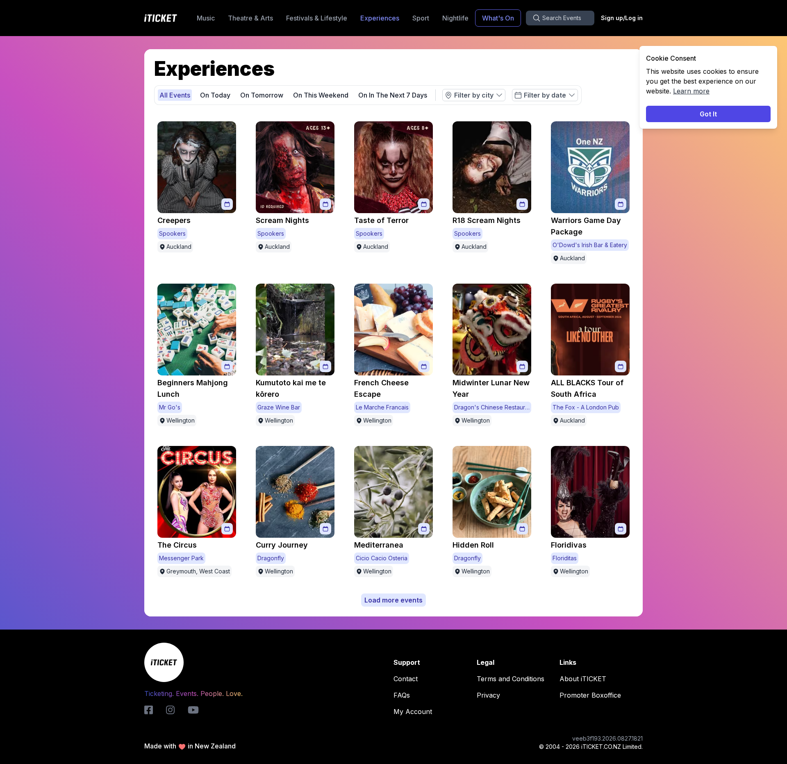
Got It (708, 114)
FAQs (402, 695)
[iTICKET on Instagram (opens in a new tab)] (170, 710)
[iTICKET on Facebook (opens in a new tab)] (148, 710)
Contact (406, 679)
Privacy (488, 695)
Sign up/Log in (622, 17)
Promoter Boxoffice (590, 695)
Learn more (691, 91)
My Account (413, 711)
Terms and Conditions (510, 679)
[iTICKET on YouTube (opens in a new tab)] (193, 710)
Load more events (393, 600)
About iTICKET (583, 679)
